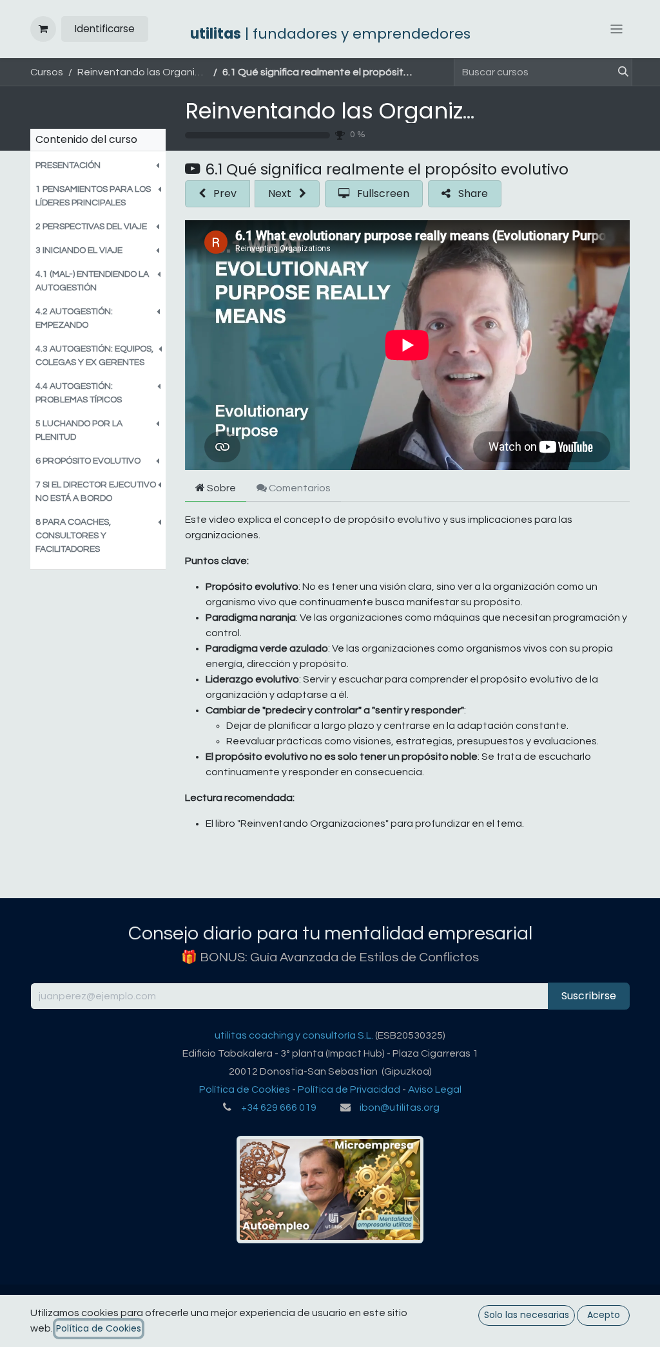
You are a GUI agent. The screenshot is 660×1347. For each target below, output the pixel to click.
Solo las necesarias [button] (526, 1314)
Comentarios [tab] (299, 488)
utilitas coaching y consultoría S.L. (294, 1035)
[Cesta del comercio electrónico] (43, 29)
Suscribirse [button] (588, 995)
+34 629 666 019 (278, 1107)
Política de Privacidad (349, 1089)
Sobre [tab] (220, 488)
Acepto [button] (603, 1314)
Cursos (46, 72)
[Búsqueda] (618, 72)
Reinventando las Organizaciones (366, 110)
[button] (98, 165)
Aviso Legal (434, 1089)
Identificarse (105, 28)
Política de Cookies (244, 1089)
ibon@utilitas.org (400, 1107)
